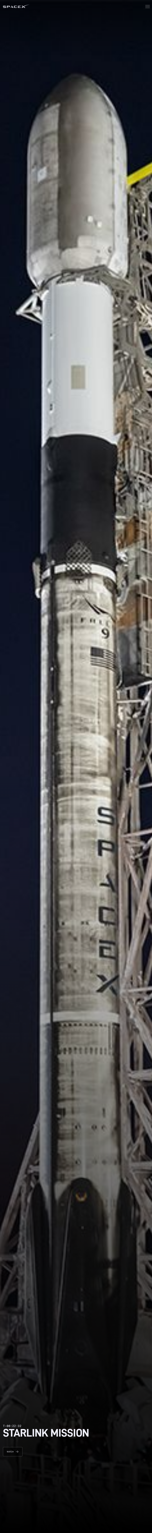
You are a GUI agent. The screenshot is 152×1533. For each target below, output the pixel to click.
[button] (147, 6)
